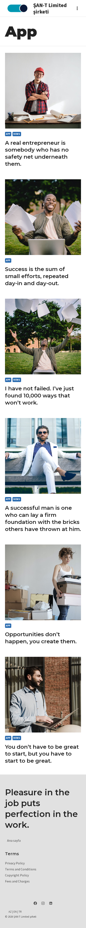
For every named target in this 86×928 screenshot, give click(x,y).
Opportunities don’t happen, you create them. (41, 638)
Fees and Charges (17, 881)
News (16, 133)
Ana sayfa (14, 840)
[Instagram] (43, 903)
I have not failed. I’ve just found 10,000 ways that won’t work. (39, 395)
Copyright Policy (17, 875)
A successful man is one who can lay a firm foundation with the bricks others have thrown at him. (43, 518)
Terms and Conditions (20, 869)
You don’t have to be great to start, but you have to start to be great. (42, 754)
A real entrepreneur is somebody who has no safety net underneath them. (37, 153)
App (8, 133)
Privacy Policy (15, 863)
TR (20, 911)
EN (15, 911)
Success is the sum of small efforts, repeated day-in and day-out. (36, 276)
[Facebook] (35, 903)
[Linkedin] (50, 903)
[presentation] (43, 91)
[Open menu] (77, 8)
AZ (10, 911)
